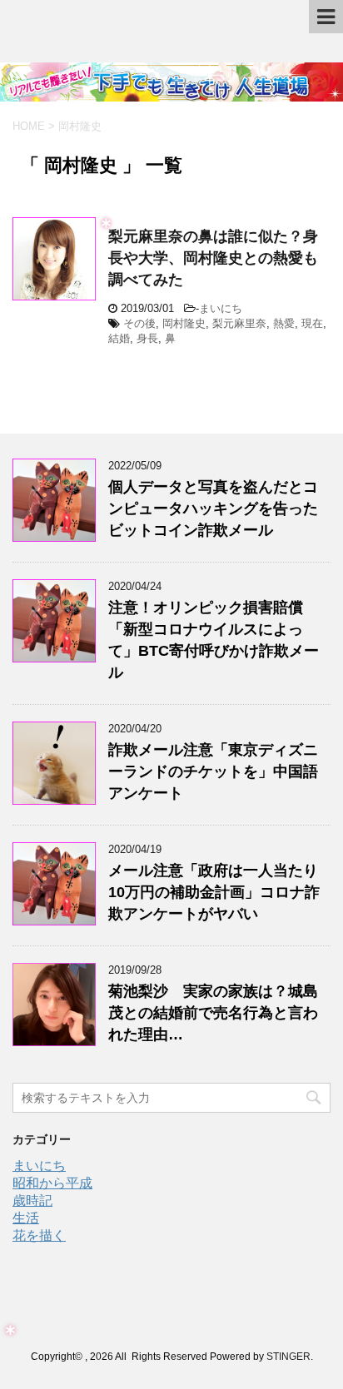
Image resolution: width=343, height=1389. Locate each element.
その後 (139, 323)
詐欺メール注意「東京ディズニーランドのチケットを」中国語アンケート (213, 771)
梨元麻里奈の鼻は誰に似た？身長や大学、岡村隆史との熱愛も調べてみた (213, 258)
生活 (25, 1218)
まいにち (220, 308)
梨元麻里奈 (239, 323)
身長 (147, 338)
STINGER (288, 1356)
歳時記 (32, 1200)
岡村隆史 (184, 323)
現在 (312, 323)
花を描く (39, 1235)
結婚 (119, 338)
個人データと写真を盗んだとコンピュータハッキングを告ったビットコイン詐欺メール (213, 508)
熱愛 (284, 323)
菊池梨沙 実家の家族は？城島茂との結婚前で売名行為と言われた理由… (213, 1013)
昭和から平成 (52, 1183)
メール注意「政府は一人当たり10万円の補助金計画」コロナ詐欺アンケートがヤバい (214, 892)
